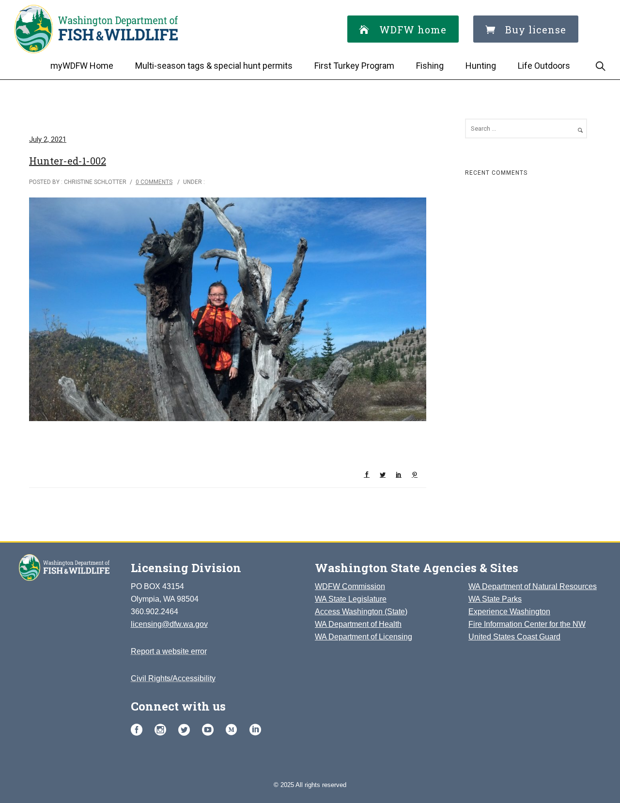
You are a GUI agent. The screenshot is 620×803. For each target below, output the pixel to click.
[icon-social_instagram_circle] (163, 730)
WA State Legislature (351, 599)
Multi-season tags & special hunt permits (214, 66)
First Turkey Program (354, 66)
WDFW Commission (350, 586)
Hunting (480, 66)
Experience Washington (509, 611)
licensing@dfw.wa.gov (169, 624)
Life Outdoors (544, 66)
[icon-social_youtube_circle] (210, 730)
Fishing (430, 66)
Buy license (535, 29)
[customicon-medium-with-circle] (234, 730)
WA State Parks (495, 599)
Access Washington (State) (361, 611)
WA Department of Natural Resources (532, 586)
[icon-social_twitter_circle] (186, 730)
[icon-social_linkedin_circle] (255, 730)
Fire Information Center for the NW (527, 624)
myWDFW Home (81, 66)
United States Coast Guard (514, 637)
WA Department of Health (358, 624)
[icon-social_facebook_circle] (139, 730)
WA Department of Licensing (363, 637)
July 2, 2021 (47, 139)
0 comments (154, 182)
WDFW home (413, 29)
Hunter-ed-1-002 (67, 160)
